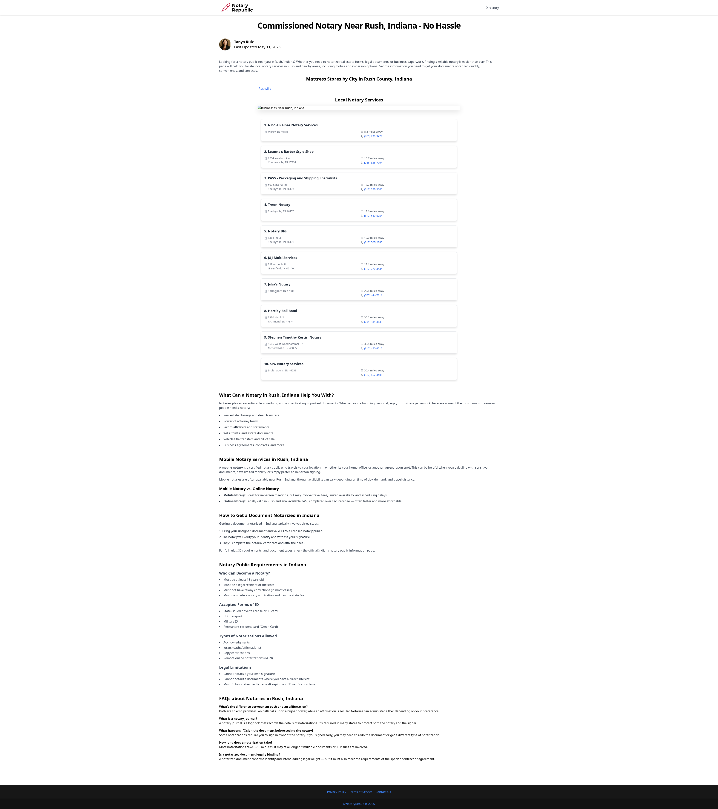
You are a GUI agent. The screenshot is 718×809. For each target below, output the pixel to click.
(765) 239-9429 (373, 136)
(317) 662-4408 (373, 375)
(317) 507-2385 (373, 242)
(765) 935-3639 (373, 322)
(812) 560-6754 (373, 215)
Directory (492, 8)
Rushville (265, 89)
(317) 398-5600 (373, 189)
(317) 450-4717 (373, 348)
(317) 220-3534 (373, 269)
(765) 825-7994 (373, 162)
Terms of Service (360, 792)
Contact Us (383, 792)
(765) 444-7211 (373, 295)
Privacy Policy (336, 792)
